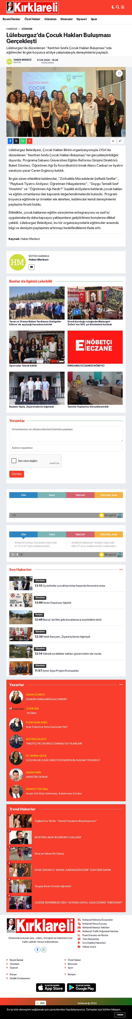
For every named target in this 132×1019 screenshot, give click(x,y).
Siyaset (81, 19)
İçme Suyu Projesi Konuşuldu (57, 670)
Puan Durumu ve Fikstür (95, 935)
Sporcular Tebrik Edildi (23, 366)
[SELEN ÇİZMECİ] (16, 696)
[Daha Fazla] (29, 141)
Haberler (11, 29)
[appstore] (50, 987)
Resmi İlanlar (11, 19)
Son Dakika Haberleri (94, 943)
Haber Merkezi (38, 259)
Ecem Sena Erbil (37, 722)
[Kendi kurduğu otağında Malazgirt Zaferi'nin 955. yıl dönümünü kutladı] (95, 303)
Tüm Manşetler (90, 939)
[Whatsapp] (43, 949)
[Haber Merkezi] (17, 262)
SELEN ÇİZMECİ (35, 694)
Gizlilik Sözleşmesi (20, 978)
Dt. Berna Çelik (36, 756)
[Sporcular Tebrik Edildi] (37, 347)
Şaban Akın (33, 772)
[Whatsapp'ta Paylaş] (23, 141)
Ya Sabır (32, 713)
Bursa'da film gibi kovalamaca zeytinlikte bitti (68, 619)
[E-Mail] (31, 267)
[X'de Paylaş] (16, 141)
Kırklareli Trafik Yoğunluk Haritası (100, 931)
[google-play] (81, 987)
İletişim (72, 974)
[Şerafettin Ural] (16, 791)
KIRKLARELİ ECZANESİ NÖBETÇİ (86, 366)
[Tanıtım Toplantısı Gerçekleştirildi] (95, 388)
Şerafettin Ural (37, 789)
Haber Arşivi (89, 947)
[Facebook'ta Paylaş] (10, 141)
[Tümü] (121, 569)
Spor (94, 19)
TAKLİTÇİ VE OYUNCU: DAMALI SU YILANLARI (54, 743)
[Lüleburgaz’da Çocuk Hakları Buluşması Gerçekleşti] (66, 102)
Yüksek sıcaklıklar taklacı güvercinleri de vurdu (68, 653)
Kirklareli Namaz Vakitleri (95, 927)
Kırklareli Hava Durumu (94, 923)
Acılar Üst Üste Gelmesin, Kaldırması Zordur (54, 793)
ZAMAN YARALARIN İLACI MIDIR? (46, 699)
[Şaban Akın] (16, 774)
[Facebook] (37, 949)
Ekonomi (66, 19)
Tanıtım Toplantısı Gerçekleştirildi (88, 407)
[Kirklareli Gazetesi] (32, 7)
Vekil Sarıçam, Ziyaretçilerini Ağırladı (62, 636)
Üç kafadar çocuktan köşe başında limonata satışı (70, 585)
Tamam (120, 1015)
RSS (42, 1003)
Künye (13, 974)
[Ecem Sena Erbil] (16, 724)
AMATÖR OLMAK (37, 776)
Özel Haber (32, 19)
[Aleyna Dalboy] (16, 741)
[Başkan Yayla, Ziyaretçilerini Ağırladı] (37, 388)
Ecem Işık (33, 708)
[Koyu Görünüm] (113, 7)
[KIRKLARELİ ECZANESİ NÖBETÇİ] (95, 347)
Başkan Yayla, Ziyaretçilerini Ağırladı (31, 407)
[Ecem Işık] (16, 708)
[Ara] (117, 7)
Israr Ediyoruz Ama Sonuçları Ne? (47, 727)
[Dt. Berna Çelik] (16, 758)
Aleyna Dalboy (36, 739)
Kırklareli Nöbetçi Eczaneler (97, 920)
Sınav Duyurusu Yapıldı (53, 602)
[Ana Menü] (122, 7)
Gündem (50, 19)
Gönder (17, 474)
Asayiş (39, 615)
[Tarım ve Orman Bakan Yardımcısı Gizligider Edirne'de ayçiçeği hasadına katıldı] (37, 303)
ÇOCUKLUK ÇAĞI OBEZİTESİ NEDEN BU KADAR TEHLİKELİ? (63, 760)
